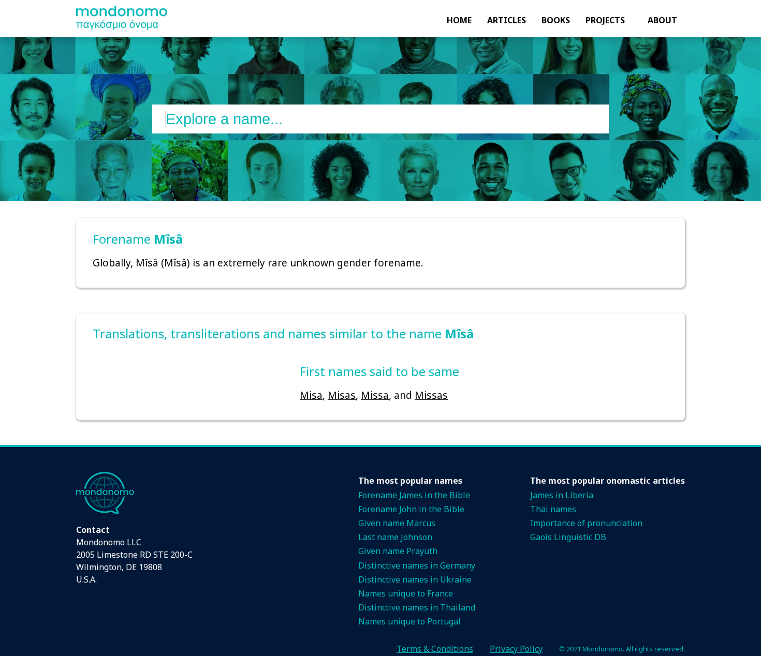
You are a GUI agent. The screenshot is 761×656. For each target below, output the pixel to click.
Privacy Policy (516, 648)
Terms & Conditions (435, 648)
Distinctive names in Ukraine (415, 579)
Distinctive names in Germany (416, 565)
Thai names (553, 509)
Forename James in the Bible (414, 495)
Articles (506, 20)
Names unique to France (405, 593)
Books (556, 20)
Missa (375, 395)
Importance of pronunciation (586, 523)
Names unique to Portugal (409, 621)
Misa (311, 395)
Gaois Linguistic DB (568, 537)
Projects (605, 20)
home (459, 20)
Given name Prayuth (397, 551)
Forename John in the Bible (411, 509)
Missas (431, 395)
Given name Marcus (396, 523)
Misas (342, 395)
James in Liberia (561, 495)
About (662, 20)
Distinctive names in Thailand (416, 607)
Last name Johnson (395, 537)
